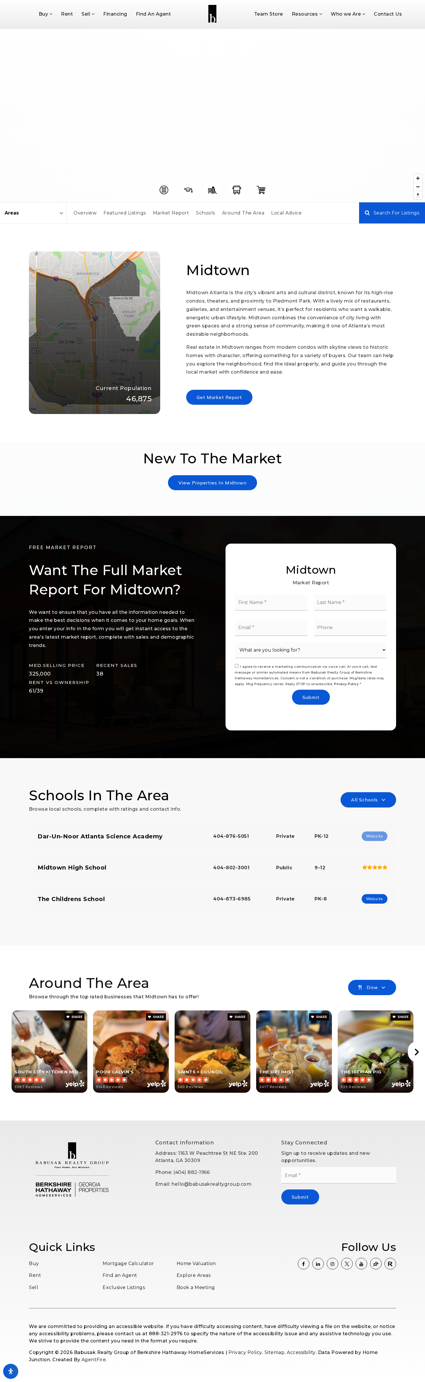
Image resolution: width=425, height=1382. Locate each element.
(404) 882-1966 (191, 1172)
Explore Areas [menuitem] (194, 1275)
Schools (205, 213)
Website (374, 898)
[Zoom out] (418, 186)
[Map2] (212, 115)
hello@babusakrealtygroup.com (211, 1184)
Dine (372, 987)
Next (416, 1052)
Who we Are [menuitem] (346, 14)
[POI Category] (164, 190)
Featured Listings (125, 213)
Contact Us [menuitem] (388, 14)
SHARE (76, 1017)
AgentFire (94, 1359)
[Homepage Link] (212, 14)
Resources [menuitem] (305, 14)
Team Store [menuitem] (268, 14)
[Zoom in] (418, 178)
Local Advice (286, 213)
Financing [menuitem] (115, 14)
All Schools (364, 800)
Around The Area (243, 213)
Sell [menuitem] (87, 14)
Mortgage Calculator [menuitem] (128, 1263)
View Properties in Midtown (212, 483)
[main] (212, 574)
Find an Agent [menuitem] (120, 1275)
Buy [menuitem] (44, 14)
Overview (85, 213)
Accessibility (301, 1352)
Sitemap (275, 1352)
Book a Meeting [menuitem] (196, 1287)
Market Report (171, 213)
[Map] (212, 115)
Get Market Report (219, 397)
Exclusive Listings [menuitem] (124, 1287)
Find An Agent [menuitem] (153, 14)
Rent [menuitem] (67, 14)
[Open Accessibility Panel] (11, 1371)
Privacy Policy (346, 684)
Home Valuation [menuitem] (196, 1263)
